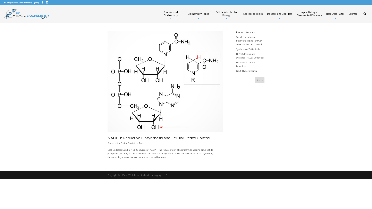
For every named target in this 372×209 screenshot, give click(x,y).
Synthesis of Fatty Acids (248, 49)
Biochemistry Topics (198, 13)
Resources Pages (335, 13)
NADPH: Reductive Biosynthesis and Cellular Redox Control (159, 137)
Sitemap (353, 13)
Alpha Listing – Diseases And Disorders (309, 14)
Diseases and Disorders (279, 13)
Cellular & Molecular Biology (226, 14)
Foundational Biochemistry (171, 14)
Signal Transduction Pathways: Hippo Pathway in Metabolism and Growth (249, 40)
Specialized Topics (253, 13)
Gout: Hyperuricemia (246, 70)
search (365, 14)
